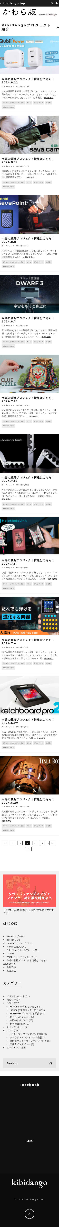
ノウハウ (11, 1030)
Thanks (10, 953)
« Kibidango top (12, 3)
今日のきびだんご (19, 1020)
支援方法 (11, 970)
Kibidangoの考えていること (24, 1006)
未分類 (48, 103)
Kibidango (7, 86)
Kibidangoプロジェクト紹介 (13, 103)
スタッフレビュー (16, 1027)
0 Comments (8, 107)
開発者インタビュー (20, 1044)
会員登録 (11, 967)
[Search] (52, 3)
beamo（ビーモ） (16, 936)
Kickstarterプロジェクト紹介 (24, 1013)
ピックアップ (38, 103)
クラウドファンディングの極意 (26, 1037)
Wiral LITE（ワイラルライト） (22, 956)
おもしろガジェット (20, 1016)
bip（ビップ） (14, 939)
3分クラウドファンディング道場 (26, 1033)
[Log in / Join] (57, 3)
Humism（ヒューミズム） (20, 943)
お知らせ (11, 999)
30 (52, 843)
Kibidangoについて (16, 946)
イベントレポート (16, 996)
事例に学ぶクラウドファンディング (28, 1040)
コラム (29, 103)
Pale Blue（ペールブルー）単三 (23, 950)
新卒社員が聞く (18, 1023)
